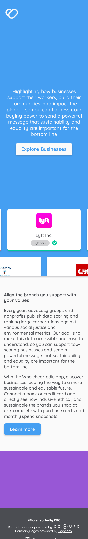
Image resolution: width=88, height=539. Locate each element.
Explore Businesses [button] (44, 149)
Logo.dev (65, 531)
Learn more (22, 429)
